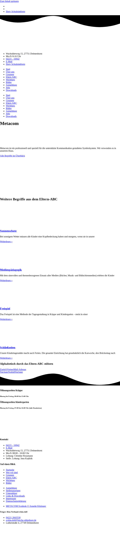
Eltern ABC (11, 77)
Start (8, 69)
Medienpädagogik (11, 269)
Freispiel (5, 308)
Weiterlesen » (6, 241)
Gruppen (10, 74)
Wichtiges (10, 79)
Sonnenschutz (8, 230)
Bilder (9, 82)
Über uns (10, 72)
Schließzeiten (7, 347)
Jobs (8, 87)
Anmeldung (11, 85)
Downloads (11, 90)
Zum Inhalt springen (9, 1)
